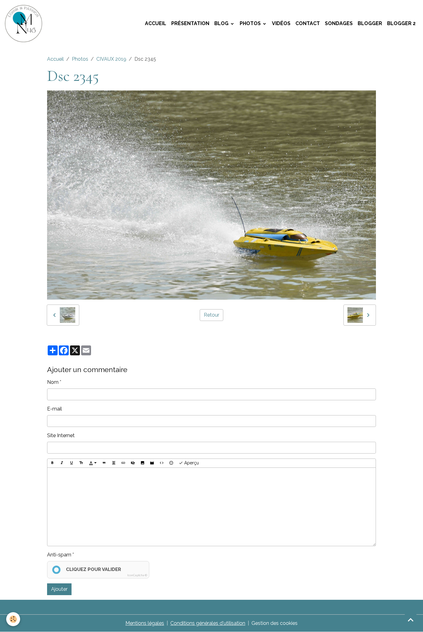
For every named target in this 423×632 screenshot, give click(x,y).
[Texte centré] (114, 463)
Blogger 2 (401, 23)
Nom (53, 382)
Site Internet (61, 435)
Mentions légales (144, 623)
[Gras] (52, 463)
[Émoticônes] (171, 463)
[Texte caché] (133, 463)
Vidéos (281, 23)
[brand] (25, 23)
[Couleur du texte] (93, 463)
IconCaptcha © (137, 575)
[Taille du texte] (81, 463)
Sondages (339, 23)
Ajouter (59, 589)
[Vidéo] (152, 463)
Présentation (190, 23)
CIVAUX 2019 (111, 59)
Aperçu (191, 462)
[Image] (142, 463)
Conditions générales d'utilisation (207, 623)
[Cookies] (13, 619)
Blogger (370, 23)
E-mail (54, 409)
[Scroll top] (410, 619)
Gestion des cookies (274, 623)
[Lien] (123, 463)
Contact (307, 23)
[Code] (162, 463)
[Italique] (62, 463)
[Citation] (104, 463)
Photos (251, 23)
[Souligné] (71, 463)
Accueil (155, 23)
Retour (211, 315)
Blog (222, 23)
